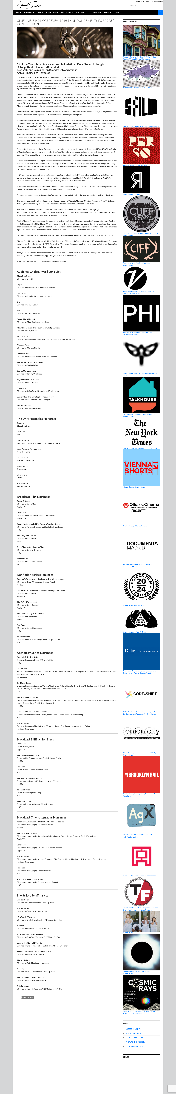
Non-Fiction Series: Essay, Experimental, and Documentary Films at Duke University (139, 672)
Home (18, 12)
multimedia (66, 12)
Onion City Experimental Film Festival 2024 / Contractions (139, 754)
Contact (118, 12)
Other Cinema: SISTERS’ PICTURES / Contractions (137, 972)
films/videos (52, 12)
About (40, 12)
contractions (28, 997)
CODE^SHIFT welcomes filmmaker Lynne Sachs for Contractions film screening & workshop (141, 713)
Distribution (95, 12)
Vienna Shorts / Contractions (134, 487)
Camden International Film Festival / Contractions (136, 264)
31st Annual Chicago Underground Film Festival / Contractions (141, 234)
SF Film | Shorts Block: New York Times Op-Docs (141, 126)
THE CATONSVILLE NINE (135, 1038)
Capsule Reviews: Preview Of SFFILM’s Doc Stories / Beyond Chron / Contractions (139, 58)
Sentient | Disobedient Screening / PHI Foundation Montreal (137, 333)
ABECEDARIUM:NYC (134, 1029)
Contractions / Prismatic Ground (135, 632)
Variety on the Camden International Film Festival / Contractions (138, 292)
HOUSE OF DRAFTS (133, 1033)
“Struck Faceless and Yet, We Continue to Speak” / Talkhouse (139, 415)
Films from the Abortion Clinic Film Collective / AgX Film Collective (140, 836)
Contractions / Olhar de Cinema (135, 526)
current (28, 12)
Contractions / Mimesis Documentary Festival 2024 (140, 374)
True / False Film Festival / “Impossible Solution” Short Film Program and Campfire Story (141, 909)
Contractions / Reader (131, 194)
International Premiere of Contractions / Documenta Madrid (138, 566)
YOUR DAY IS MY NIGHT (135, 1046)
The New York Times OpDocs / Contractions (140, 448)
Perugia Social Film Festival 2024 (135, 165)
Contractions (128, 933)
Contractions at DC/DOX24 (133, 606)
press (106, 12)
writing (80, 12)
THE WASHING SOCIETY (135, 1042)
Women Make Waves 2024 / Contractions (138, 88)
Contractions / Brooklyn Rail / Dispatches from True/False (140, 795)
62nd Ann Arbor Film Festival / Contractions (139, 876)
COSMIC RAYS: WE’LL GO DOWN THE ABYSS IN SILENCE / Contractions (140, 1012)
